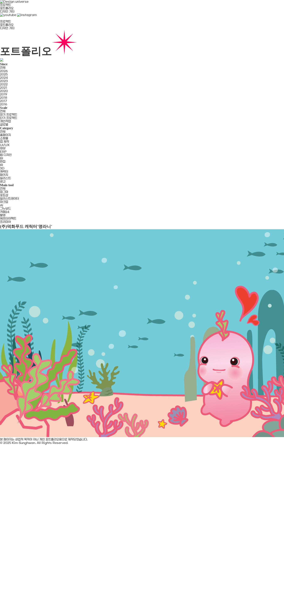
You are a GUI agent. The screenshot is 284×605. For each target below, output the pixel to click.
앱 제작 (4, 141)
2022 (4, 84)
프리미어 (5, 222)
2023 (4, 81)
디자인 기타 (7, 11)
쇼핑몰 (4, 138)
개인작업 (5, 121)
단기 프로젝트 (8, 118)
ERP (3, 151)
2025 (4, 74)
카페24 (4, 212)
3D (2, 168)
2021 (3, 87)
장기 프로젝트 (8, 114)
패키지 (4, 175)
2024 (4, 77)
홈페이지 (5, 135)
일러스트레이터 (9, 198)
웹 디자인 (6, 155)
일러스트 (5, 178)
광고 (2, 181)
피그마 (4, 192)
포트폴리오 (7, 8)
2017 (3, 101)
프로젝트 (5, 5)
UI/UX (5, 145)
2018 (3, 97)
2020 (4, 91)
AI (1, 205)
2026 (4, 71)
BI (1, 158)
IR (1, 165)
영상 (2, 148)
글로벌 (4, 124)
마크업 (4, 202)
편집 (2, 161)
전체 (2, 67)
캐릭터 (4, 171)
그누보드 (5, 208)
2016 (3, 104)
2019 (3, 94)
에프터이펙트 (8, 218)
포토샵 (4, 195)
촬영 (2, 215)
